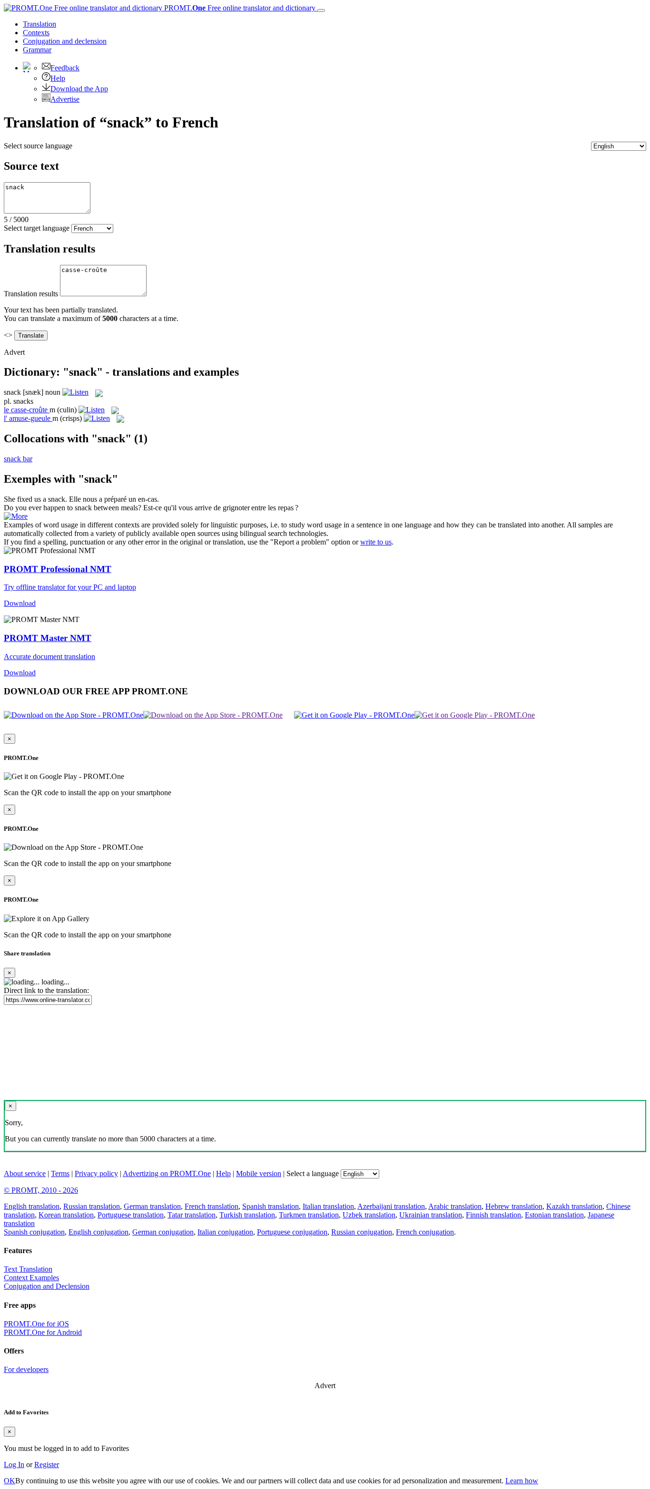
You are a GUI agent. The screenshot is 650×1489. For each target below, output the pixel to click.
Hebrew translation (513, 1206)
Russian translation (91, 1206)
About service (25, 1173)
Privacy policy (96, 1173)
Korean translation (66, 1215)
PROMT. (238, 8)
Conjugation (65, 41)
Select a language (312, 1173)
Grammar (37, 50)
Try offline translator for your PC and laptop (70, 587)
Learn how (521, 1481)
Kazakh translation (574, 1206)
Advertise (64, 99)
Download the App (79, 89)
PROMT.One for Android (43, 1332)
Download (20, 603)
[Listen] (75, 392)
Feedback (64, 68)
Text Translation (28, 1269)
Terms (60, 1173)
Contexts (36, 33)
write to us (376, 542)
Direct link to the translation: (46, 990)
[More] (16, 516)
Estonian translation (554, 1215)
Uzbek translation (369, 1215)
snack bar (18, 459)
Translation (39, 24)
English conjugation (98, 1232)
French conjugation (425, 1232)
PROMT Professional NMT (57, 569)
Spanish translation (270, 1206)
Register (46, 1464)
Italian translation (328, 1206)
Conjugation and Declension (46, 1286)
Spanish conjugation (34, 1232)
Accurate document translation (49, 656)
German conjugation (163, 1232)
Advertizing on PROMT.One (167, 1173)
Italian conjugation (225, 1232)
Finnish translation (493, 1215)
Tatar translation (191, 1215)
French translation (211, 1206)
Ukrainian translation (430, 1215)
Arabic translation (455, 1206)
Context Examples (31, 1278)
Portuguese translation (131, 1215)
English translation (31, 1206)
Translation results (31, 294)
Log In (14, 1464)
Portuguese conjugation (292, 1232)
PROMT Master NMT (47, 638)
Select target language (36, 228)
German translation (152, 1206)
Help (57, 78)
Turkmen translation (309, 1215)
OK (9, 1481)
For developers (26, 1369)
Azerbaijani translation (391, 1206)
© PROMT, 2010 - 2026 (41, 1190)
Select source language (38, 146)
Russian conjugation (361, 1232)
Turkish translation (247, 1215)
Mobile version (258, 1173)
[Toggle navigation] (321, 10)
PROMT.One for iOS (36, 1324)
